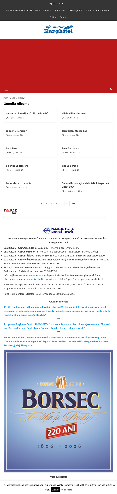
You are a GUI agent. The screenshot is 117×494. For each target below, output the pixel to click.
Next (74, 203)
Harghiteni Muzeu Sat (74, 131)
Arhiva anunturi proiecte (97, 10)
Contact (63, 17)
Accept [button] (55, 489)
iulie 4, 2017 (68, 118)
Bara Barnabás (70, 148)
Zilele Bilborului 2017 (74, 113)
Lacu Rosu (12, 148)
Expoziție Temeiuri (16, 131)
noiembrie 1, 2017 (15, 118)
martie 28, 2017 (70, 152)
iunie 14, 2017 (13, 135)
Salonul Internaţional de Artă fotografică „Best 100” (85, 185)
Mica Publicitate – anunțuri (19, 10)
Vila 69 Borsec (70, 166)
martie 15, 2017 (14, 170)
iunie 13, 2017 (69, 135)
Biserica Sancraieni (17, 166)
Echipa (53, 17)
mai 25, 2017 (13, 152)
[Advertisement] (58, 62)
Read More (66, 489)
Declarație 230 (75, 10)
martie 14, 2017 (70, 170)
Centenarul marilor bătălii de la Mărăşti (28, 113)
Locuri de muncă (43, 10)
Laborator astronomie (18, 183)
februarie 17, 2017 (15, 187)
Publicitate (60, 10)
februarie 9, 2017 (70, 191)
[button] (7, 88)
